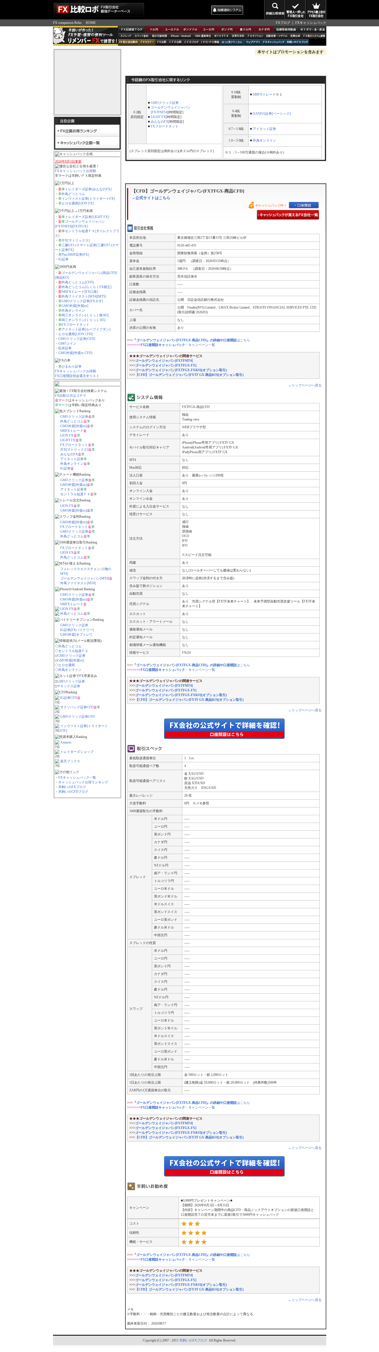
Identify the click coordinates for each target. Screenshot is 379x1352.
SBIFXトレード (71, 431)
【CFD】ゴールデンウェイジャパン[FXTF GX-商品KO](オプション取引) (189, 375)
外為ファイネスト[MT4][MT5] (84, 296)
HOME (91, 23)
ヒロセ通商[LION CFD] (75, 334)
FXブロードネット (75, 325)
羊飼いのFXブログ (72, 787)
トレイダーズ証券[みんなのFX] (88, 189)
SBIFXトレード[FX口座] (80, 292)
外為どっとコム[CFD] (78, 282)
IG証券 (63, 259)
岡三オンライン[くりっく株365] (85, 315)
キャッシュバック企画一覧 (87, 142)
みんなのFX (69, 454)
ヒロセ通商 (66, 665)
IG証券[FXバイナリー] (77, 630)
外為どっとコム (73, 194)
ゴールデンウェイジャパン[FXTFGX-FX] (165, 365)
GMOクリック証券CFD (77, 717)
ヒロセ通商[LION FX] (78, 203)
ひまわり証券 (72, 366)
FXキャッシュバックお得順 (75, 171)
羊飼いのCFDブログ (73, 792)
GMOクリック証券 (74, 417)
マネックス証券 (68, 686)
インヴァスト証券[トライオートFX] (88, 199)
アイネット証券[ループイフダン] (86, 329)
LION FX (67, 435)
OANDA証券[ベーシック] (272, 114)
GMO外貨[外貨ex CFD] (75, 353)
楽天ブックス (70, 761)
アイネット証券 (72, 459)
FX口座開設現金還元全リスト (77, 376)
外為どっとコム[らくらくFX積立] (87, 287)
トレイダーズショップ (77, 752)
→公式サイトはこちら (151, 198)
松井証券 (65, 348)
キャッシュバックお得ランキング (83, 782)
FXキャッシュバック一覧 (77, 777)
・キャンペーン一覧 (178, 345)
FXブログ (283, 23)
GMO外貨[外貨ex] (75, 306)
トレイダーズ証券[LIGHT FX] (87, 217)
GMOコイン (67, 343)
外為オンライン (73, 310)
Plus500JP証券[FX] (75, 254)
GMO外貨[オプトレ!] (76, 635)
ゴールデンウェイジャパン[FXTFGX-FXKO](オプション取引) (181, 370)
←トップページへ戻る (305, 385)
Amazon (65, 742)
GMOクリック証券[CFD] (76, 339)
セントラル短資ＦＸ (75, 494)
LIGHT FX (67, 440)
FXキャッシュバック (310, 23)
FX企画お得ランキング (87, 131)
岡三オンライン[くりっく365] (83, 320)
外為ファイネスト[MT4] (78, 583)
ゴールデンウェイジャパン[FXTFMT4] (164, 361)
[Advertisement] (177, 9)
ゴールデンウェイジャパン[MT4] (84, 578)
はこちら (191, 340)
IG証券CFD (68, 698)
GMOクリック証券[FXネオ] (82, 301)
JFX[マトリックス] (76, 240)
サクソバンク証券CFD (77, 707)
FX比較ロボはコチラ (70, 395)
